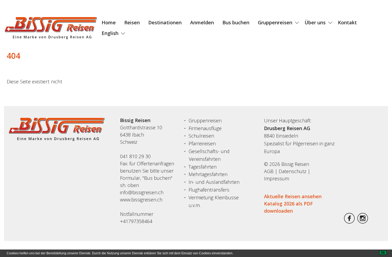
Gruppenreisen (275, 22)
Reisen (132, 22)
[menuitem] (108, 22)
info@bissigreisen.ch (141, 192)
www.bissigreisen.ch (141, 199)
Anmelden (202, 22)
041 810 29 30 (135, 156)
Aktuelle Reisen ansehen (293, 196)
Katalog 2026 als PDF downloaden (288, 207)
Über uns (315, 22)
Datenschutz (292, 171)
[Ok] (383, 253)
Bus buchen (235, 22)
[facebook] (349, 222)
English (110, 33)
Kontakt (347, 22)
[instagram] (362, 222)
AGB (269, 171)
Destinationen (165, 22)
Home (109, 22)
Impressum (276, 178)
